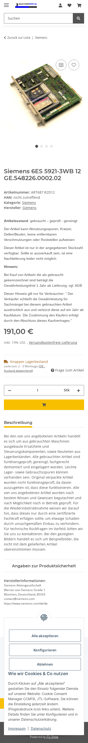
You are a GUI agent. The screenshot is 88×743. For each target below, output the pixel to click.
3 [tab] (46, 146)
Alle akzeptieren (45, 636)
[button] (60, 5)
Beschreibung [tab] (18, 422)
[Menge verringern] (9, 390)
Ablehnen (45, 664)
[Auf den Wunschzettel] (73, 65)
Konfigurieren (44, 650)
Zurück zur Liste (18, 37)
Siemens (29, 202)
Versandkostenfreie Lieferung (53, 342)
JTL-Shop (52, 737)
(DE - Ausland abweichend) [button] (24, 368)
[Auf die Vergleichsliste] (61, 65)
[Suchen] (78, 18)
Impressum (17, 728)
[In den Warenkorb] (8, 53)
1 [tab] (36, 146)
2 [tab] (41, 146)
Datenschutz (41, 728)
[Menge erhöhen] (78, 390)
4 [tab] (51, 146)
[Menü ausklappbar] (6, 3)
